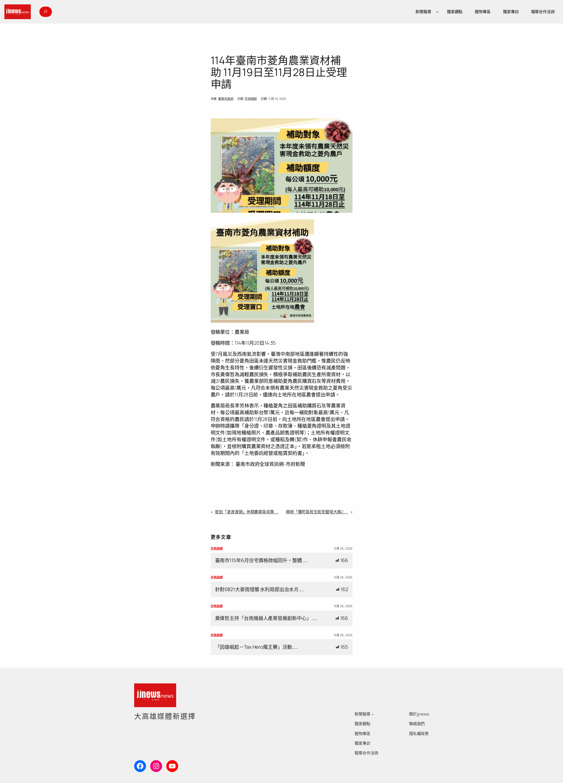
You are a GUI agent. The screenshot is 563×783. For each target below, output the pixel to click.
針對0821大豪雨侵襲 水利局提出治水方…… (260, 589)
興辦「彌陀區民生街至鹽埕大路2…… (317, 511)
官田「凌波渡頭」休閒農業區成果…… (247, 511)
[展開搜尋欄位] (45, 12)
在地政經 (251, 99)
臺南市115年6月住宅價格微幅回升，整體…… (261, 560)
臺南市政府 (226, 99)
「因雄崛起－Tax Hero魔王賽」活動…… (256, 647)
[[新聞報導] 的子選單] (437, 12)
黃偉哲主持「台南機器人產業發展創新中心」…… (266, 618)
